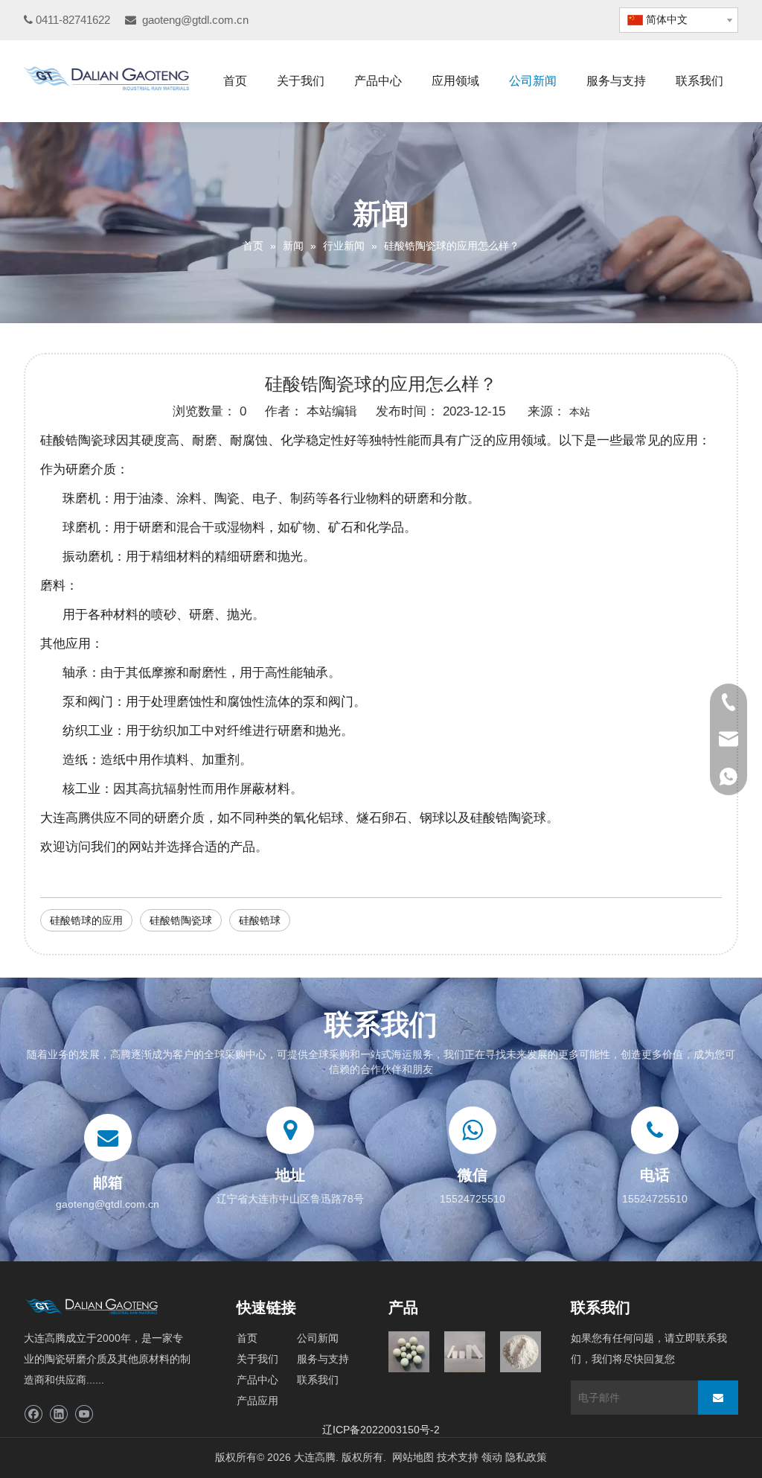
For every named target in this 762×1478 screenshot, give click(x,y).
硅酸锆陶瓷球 (181, 920)
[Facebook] (33, 1414)
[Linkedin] (58, 1414)
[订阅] (718, 1397)
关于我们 (257, 1359)
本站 (579, 412)
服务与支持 (323, 1359)
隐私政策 (526, 1457)
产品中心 (257, 1380)
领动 (491, 1457)
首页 (247, 1338)
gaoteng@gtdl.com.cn (195, 19)
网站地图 (413, 1457)
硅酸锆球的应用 (86, 920)
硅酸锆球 (260, 920)
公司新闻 (318, 1338)
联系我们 (318, 1380)
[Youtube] (83, 1414)
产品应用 (257, 1401)
